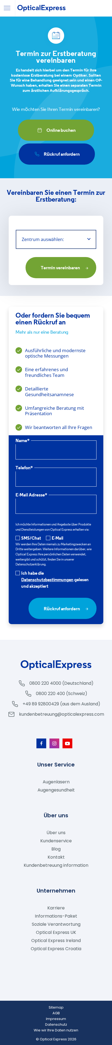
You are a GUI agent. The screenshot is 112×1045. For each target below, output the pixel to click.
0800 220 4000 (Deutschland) (61, 683)
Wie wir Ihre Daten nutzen (56, 1030)
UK (56, 932)
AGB (56, 1013)
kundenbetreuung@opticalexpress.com (61, 714)
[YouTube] (67, 743)
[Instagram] (54, 743)
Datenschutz (56, 1024)
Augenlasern (56, 782)
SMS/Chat (31, 538)
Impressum (56, 1018)
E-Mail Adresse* (31, 495)
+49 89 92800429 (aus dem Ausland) (61, 704)
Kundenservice (56, 841)
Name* (22, 440)
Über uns (56, 833)
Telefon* (24, 468)
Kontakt (56, 857)
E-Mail (57, 538)
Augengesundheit (56, 790)
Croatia (56, 949)
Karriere (56, 908)
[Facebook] (41, 743)
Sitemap (56, 1007)
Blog (56, 849)
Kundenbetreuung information (56, 865)
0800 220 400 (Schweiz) (61, 693)
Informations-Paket (56, 916)
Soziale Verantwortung (56, 924)
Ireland (56, 940)
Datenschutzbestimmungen (47, 579)
